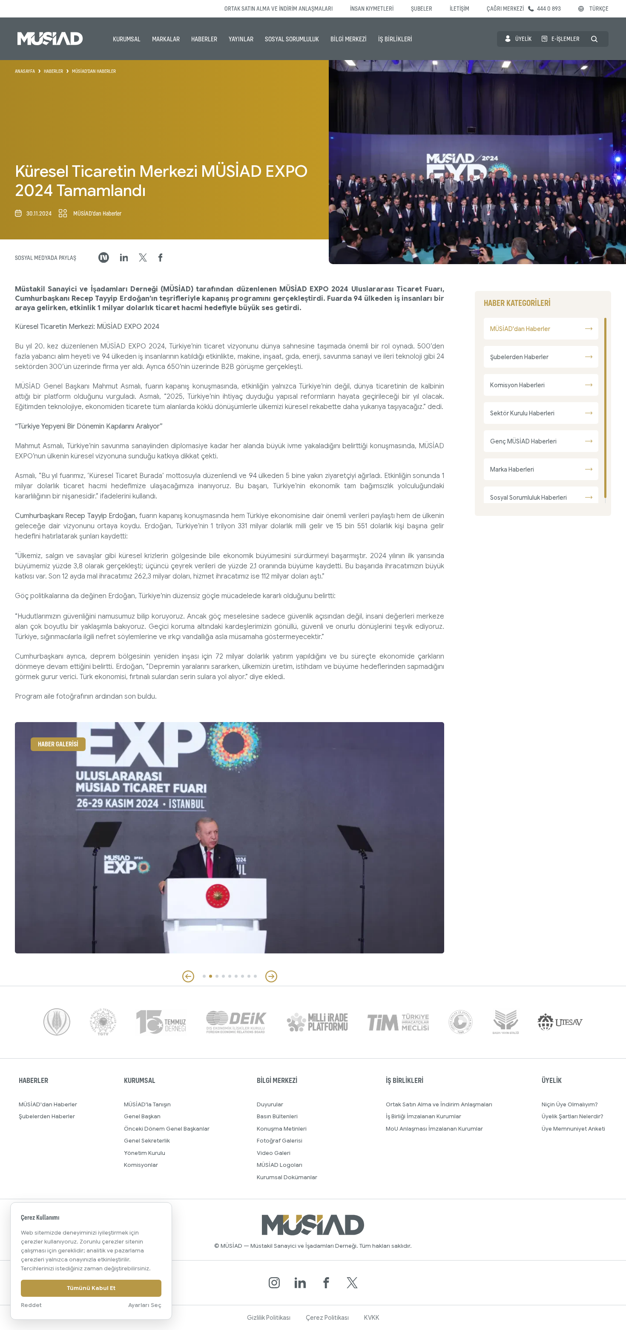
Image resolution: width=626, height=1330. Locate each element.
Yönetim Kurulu (144, 1153)
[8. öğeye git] (248, 976)
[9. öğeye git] (255, 976)
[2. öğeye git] (210, 976)
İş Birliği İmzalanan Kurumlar (423, 1116)
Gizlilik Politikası (268, 1317)
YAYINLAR (241, 39)
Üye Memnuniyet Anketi (573, 1128)
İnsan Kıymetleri (371, 8)
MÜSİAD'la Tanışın (147, 1104)
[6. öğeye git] (236, 976)
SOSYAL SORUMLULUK (292, 39)
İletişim (459, 8)
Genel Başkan (142, 1116)
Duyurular (270, 1104)
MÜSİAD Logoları (279, 1165)
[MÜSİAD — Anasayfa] (50, 39)
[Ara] (594, 39)
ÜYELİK (523, 39)
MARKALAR (166, 39)
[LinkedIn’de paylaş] (124, 257)
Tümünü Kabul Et (91, 1288)
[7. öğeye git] (242, 976)
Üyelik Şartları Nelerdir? (572, 1116)
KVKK (371, 1317)
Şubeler (421, 8)
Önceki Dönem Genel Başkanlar (167, 1128)
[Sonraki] (271, 976)
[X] (352, 1282)
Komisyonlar (141, 1165)
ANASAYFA (25, 71)
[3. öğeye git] (216, 976)
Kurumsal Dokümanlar (287, 1177)
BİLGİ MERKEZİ (348, 39)
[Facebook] (326, 1282)
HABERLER (204, 39)
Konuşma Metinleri (282, 1128)
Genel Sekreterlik (147, 1140)
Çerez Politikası (327, 1317)
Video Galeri (273, 1153)
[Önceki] (188, 976)
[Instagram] (274, 1282)
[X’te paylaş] (143, 257)
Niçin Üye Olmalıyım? (570, 1104)
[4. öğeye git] (223, 976)
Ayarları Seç (144, 1305)
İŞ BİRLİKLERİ (395, 39)
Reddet (31, 1305)
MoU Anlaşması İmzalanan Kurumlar (434, 1128)
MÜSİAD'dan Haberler (48, 1104)
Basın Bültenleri (277, 1116)
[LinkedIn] (300, 1282)
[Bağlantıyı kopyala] (103, 257)
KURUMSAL (127, 39)
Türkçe (599, 8)
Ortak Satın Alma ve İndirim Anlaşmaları (278, 8)
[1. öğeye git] (204, 976)
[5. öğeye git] (229, 976)
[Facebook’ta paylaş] (160, 257)
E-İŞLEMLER (565, 39)
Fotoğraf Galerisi (279, 1140)
